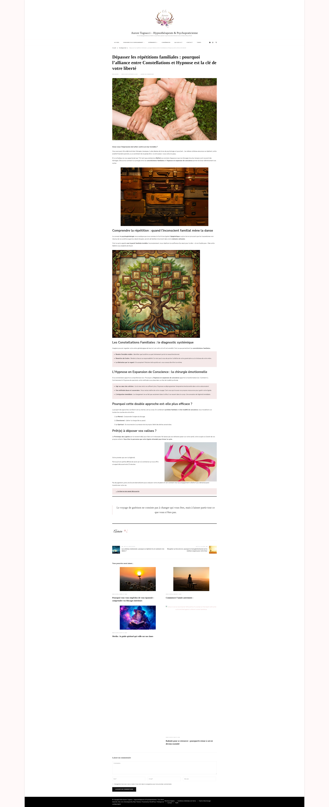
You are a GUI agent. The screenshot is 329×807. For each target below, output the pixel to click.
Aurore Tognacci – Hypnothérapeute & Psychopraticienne (164, 32)
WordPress (152, 802)
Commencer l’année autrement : (179, 598)
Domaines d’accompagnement (133, 42)
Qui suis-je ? (178, 42)
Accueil (116, 42)
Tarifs (199, 42)
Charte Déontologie (205, 801)
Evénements (152, 42)
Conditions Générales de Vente (187, 801)
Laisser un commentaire (147, 74)
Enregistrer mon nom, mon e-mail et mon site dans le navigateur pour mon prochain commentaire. (143, 784)
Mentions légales (169, 801)
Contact (190, 42)
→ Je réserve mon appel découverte (127, 491)
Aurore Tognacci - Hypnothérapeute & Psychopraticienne (140, 799)
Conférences (166, 42)
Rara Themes (137, 802)
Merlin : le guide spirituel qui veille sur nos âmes (132, 636)
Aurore (116, 74)
